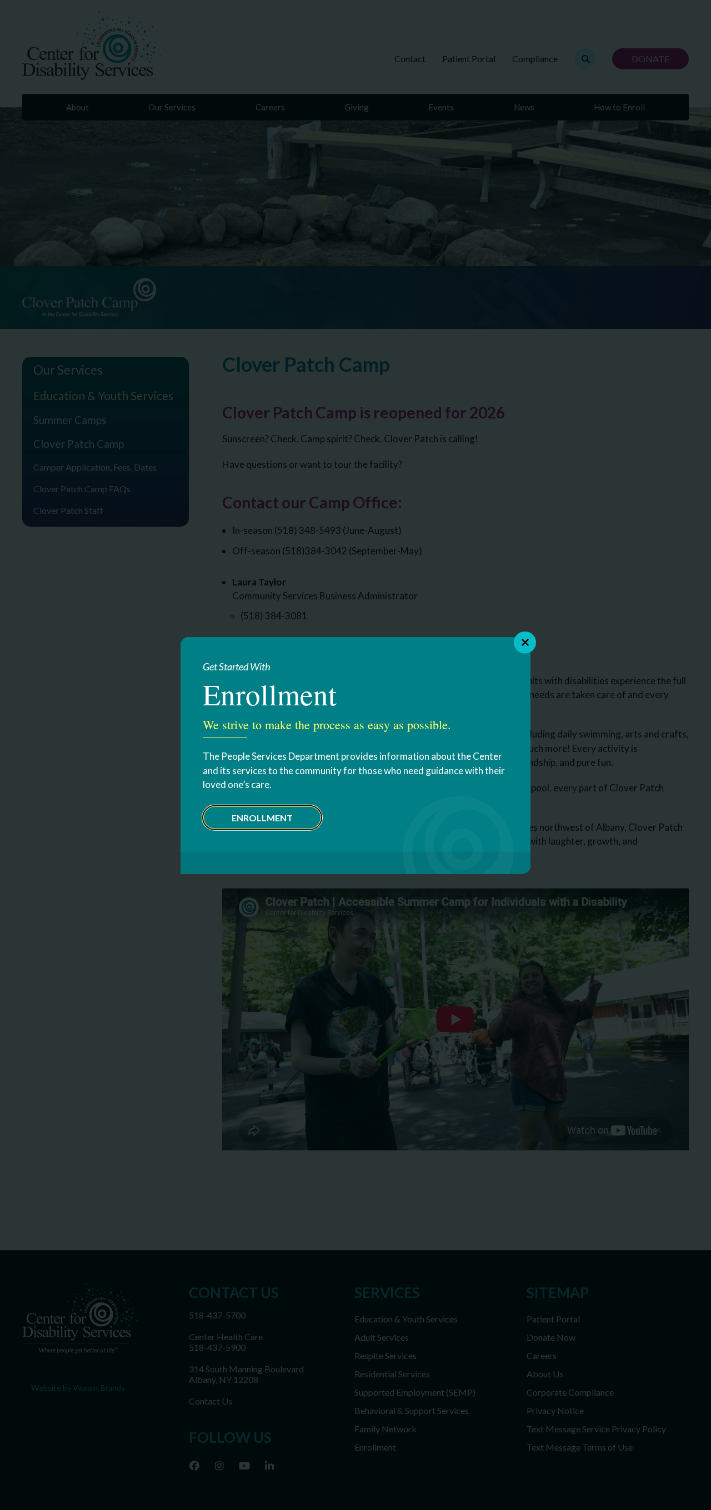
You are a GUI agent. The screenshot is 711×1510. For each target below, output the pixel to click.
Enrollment (262, 817)
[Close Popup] (525, 642)
